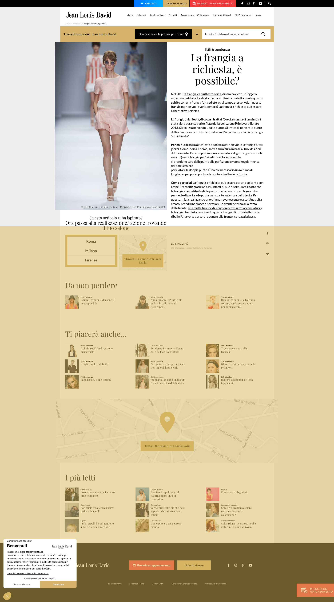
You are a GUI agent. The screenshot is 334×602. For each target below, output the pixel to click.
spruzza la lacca (244, 216)
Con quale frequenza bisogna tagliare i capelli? (97, 509)
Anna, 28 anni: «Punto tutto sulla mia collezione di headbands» (166, 303)
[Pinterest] (254, 4)
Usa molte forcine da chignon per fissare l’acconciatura (224, 208)
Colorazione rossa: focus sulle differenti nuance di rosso (238, 525)
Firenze (91, 260)
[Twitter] (267, 254)
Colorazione (203, 15)
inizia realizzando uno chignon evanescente (211, 199)
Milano (91, 250)
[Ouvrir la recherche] (269, 3)
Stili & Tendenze (243, 15)
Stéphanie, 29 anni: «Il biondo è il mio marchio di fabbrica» (168, 381)
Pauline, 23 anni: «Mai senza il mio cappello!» (98, 301)
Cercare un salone (136, 584)
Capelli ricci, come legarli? (96, 379)
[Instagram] (248, 4)
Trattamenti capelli (222, 15)
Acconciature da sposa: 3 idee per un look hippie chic (168, 365)
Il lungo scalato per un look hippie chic (237, 381)
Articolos (76, 24)
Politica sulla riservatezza (215, 584)
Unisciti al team (176, 3)
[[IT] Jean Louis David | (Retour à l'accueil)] (88, 15)
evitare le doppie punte (191, 170)
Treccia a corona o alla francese (234, 350)
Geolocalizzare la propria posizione (161, 34)
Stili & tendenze (177, 248)
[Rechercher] (264, 34)
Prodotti (173, 15)
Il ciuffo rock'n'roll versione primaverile (97, 350)
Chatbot (151, 3)
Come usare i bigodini (234, 492)
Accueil (68, 24)
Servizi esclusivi (157, 15)
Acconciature (187, 15)
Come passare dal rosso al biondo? (166, 525)
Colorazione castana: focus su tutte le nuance (98, 494)
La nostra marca (115, 584)
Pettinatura (198, 248)
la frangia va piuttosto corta (202, 94)
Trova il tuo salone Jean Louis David (142, 260)
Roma (91, 241)
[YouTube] (260, 4)
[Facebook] (242, 4)
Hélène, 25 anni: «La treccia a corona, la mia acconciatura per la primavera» (238, 303)
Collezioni (141, 15)
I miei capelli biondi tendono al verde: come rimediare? (97, 525)
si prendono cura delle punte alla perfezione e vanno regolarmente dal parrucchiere (215, 164)
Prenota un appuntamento (215, 3)
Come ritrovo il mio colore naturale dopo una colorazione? (236, 511)
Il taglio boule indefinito (94, 364)
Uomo (258, 15)
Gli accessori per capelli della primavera (238, 365)
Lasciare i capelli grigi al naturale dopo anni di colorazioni (165, 496)
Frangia (188, 248)
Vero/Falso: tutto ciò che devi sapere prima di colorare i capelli (168, 511)
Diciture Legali (158, 584)
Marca (130, 15)
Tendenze (208, 248)
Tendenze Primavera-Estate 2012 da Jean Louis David (167, 350)
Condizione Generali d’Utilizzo (184, 584)
